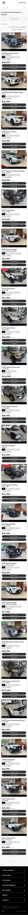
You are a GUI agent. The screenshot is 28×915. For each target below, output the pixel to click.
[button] (24, 8)
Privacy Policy (14, 907)
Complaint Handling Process (9, 908)
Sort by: (14, 29)
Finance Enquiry (14, 65)
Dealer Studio (23, 911)
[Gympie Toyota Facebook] (3, 911)
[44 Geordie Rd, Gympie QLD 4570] (7, 8)
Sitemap (9, 907)
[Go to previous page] (8, 861)
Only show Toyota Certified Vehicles (18, 27)
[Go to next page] (19, 861)
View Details (14, 68)
